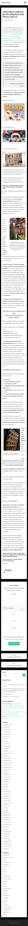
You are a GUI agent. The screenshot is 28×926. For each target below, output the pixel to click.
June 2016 (5, 808)
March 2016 (6, 812)
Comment (14, 594)
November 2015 (7, 819)
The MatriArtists (7, 907)
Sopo (4, 705)
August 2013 (6, 848)
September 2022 (7, 734)
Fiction (4, 869)
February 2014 (6, 838)
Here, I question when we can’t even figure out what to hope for (14, 40)
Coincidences (6, 862)
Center (4, 860)
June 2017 (5, 786)
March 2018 (6, 772)
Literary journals (7, 879)
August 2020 (6, 748)
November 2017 (7, 774)
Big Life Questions (7, 857)
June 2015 (5, 829)
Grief (4, 871)
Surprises (5, 900)
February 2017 (6, 791)
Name (14, 614)
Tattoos (5, 902)
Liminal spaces (6, 876)
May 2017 (5, 789)
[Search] (24, 675)
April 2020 (5, 751)
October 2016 (6, 800)
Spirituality (6, 898)
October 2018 (6, 765)
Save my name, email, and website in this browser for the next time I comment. (14, 638)
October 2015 (6, 822)
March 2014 (6, 836)
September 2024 (7, 724)
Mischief (5, 881)
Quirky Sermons (7, 888)
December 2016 (7, 796)
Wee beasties (6, 912)
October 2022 (6, 732)
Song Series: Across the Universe (11, 696)
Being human (6, 855)
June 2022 (5, 741)
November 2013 (7, 841)
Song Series (6, 895)
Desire (4, 867)
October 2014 (6, 834)
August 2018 (6, 770)
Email (14, 621)
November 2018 (7, 762)
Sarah (4, 708)
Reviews (5, 893)
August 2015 (6, 827)
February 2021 (6, 746)
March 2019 (6, 755)
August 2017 (6, 781)
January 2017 (6, 793)
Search (4, 672)
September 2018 (7, 767)
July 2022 (5, 739)
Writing (5, 914)
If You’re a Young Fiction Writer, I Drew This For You (14, 685)
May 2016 (5, 810)
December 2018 (7, 760)
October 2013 (6, 843)
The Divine (5, 905)
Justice (4, 874)
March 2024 (6, 727)
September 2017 (7, 779)
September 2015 (7, 824)
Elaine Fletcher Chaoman (9, 712)
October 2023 (6, 729)
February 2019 (6, 758)
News (4, 682)
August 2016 (6, 805)
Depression (6, 864)
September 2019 (7, 753)
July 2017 (5, 784)
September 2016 (7, 803)
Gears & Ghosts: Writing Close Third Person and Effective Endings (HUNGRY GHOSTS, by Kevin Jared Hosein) (14, 690)
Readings (5, 890)
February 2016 (6, 815)
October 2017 (6, 777)
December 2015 (7, 817)
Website (14, 628)
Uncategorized (6, 909)
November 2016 (7, 798)
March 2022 (6, 743)
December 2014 (7, 831)
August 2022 (6, 736)
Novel (4, 883)
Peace (4, 886)
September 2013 (7, 846)
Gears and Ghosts (7, 694)
